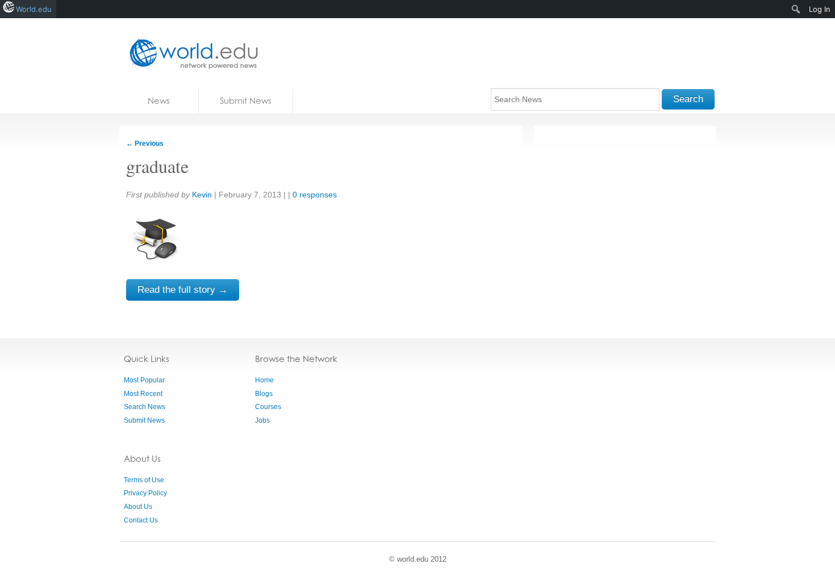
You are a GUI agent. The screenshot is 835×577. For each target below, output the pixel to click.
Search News (144, 407)
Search (688, 99)
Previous (145, 144)
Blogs (264, 394)
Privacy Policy (145, 493)
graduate (157, 166)
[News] (190, 53)
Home (264, 380)
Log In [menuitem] (819, 9)
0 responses (315, 194)
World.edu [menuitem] (34, 9)
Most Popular (144, 380)
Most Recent (143, 394)
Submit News (246, 100)
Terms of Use (144, 480)
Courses (268, 407)
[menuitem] (796, 9)
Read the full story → (182, 289)
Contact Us (141, 520)
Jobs (262, 420)
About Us (138, 507)
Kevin (202, 194)
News (159, 100)
